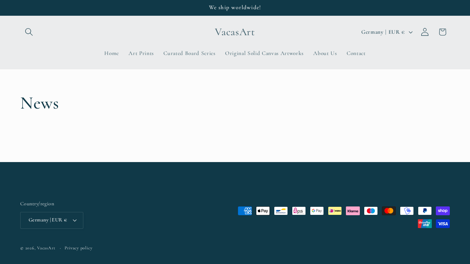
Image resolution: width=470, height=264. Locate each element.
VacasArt (46, 247)
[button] (29, 32)
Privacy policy (79, 247)
